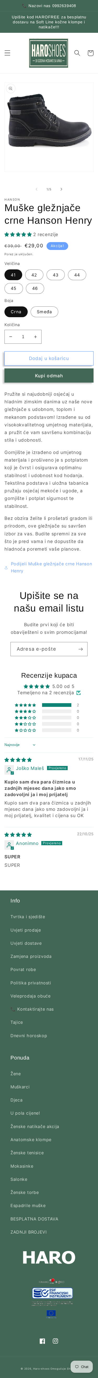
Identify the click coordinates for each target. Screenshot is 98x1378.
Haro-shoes (41, 1368)
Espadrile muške (27, 1205)
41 (13, 275)
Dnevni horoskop (28, 1035)
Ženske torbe (24, 1192)
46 (35, 288)
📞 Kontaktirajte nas (32, 1009)
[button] (7, 53)
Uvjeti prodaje (25, 930)
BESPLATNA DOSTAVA (34, 1219)
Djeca (16, 1100)
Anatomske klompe (30, 1139)
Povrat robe (23, 969)
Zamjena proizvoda (31, 956)
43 (56, 275)
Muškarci (20, 1086)
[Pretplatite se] (80, 649)
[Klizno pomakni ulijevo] (36, 189)
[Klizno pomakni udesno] (61, 189)
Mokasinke (21, 1166)
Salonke (18, 1179)
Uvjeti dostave (26, 943)
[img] (18, 760)
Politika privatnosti (30, 982)
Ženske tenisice (27, 1152)
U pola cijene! (25, 1113)
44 (77, 275)
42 (34, 275)
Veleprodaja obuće (30, 996)
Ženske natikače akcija (34, 1126)
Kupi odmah (49, 375)
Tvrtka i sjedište (27, 916)
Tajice (16, 1022)
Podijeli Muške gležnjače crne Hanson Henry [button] (51, 567)
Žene (15, 1073)
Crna (16, 311)
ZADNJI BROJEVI (28, 1232)
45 (13, 288)
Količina (12, 324)
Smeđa (44, 311)
